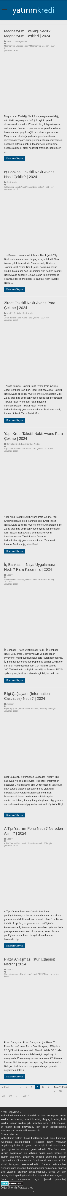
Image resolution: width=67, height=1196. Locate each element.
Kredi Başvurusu (11, 1111)
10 (60, 1091)
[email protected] (55, 1179)
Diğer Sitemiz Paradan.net (17, 1187)
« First (5, 1087)
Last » (26, 1095)
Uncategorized (20, 41)
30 (10, 1095)
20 (3, 1095)
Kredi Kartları (12, 182)
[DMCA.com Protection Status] (12, 1183)
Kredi (17, 444)
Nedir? (9, 41)
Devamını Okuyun (14, 158)
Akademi (10, 704)
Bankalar (17, 313)
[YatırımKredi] (33, 9)
